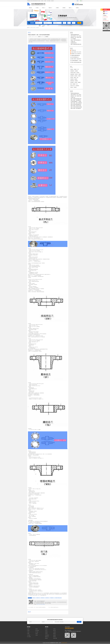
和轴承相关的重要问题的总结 (75, 34)
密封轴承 (72, 69)
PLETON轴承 (29, 636)
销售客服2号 (106, 13)
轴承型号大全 (47, 636)
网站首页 (30, 7)
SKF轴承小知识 (73, 41)
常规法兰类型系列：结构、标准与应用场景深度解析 (78, 94)
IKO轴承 (28, 633)
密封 (77, 77)
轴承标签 (54, 636)
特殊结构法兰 (72, 80)
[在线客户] (102, 10)
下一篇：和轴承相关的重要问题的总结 (53, 607)
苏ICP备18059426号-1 (64, 642)
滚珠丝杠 (72, 87)
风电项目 (75, 87)
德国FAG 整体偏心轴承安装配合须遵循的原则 (77, 44)
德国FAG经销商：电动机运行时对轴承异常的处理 (78, 105)
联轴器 (79, 74)
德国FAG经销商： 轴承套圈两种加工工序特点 (77, 100)
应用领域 (64, 7)
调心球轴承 (77, 85)
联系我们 (77, 7)
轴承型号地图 (55, 638)
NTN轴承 (36, 633)
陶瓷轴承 (76, 80)
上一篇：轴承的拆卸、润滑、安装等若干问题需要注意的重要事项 (36, 607)
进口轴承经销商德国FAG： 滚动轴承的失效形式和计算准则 (79, 60)
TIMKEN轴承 (37, 630)
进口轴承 (31, 27)
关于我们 (37, 7)
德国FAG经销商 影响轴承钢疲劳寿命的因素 (77, 104)
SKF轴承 (76, 82)
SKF (78, 69)
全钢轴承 (75, 69)
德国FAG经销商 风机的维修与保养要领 (76, 62)
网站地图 (46, 638)
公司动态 (46, 633)
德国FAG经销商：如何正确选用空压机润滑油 (77, 108)
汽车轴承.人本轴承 (73, 72)
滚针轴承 (78, 72)
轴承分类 (50, 7)
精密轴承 (79, 82)
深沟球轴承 (72, 82)
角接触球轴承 (72, 74)
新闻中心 (70, 7)
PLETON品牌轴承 (73, 38)
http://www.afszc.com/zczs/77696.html (41, 604)
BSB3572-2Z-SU (73, 85)
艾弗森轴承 (46, 36)
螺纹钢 (75, 77)
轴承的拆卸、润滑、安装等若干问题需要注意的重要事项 (79, 37)
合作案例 (57, 7)
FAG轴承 (28, 630)
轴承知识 (37, 27)
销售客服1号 (106, 11)
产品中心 (43, 7)
